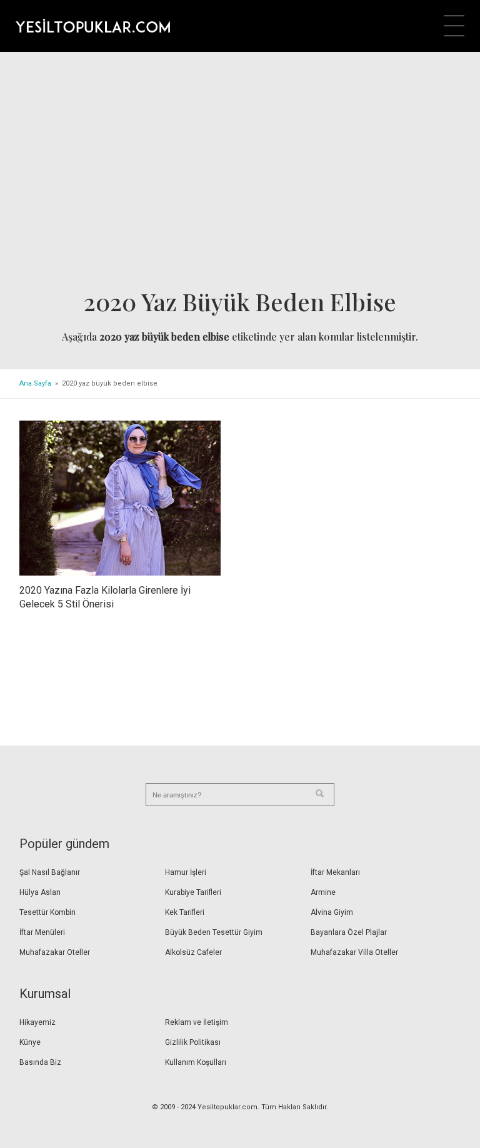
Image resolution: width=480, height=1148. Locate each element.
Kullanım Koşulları (195, 1062)
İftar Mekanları (335, 872)
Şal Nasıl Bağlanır (49, 872)
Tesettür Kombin (47, 912)
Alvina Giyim (332, 912)
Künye (30, 1042)
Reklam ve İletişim (196, 1022)
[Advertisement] (240, 174)
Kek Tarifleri (184, 912)
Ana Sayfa (35, 383)
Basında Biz (40, 1062)
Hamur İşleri (185, 872)
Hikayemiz (37, 1022)
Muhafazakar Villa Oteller (354, 952)
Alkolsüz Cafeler (193, 952)
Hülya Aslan (40, 892)
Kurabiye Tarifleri (193, 892)
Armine (323, 892)
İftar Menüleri (42, 932)
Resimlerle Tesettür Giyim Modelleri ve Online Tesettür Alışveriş (93, 25)
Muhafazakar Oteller (54, 952)
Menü (454, 26)
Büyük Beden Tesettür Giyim (213, 932)
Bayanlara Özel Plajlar (349, 932)
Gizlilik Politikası (193, 1042)
